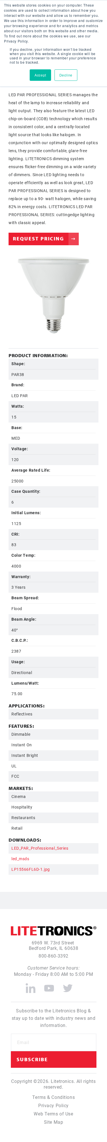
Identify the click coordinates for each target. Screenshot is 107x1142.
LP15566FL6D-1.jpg (30, 869)
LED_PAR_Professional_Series (39, 848)
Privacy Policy (53, 1105)
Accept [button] (40, 75)
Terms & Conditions (53, 1097)
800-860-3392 (53, 956)
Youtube (49, 985)
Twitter (68, 985)
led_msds (20, 858)
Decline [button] (65, 75)
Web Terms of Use (53, 1114)
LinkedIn (30, 985)
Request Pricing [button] (38, 238)
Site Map (53, 1122)
